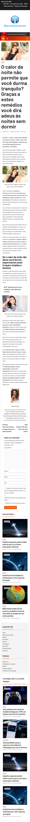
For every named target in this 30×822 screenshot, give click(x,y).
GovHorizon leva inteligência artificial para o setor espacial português (13, 577)
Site (5, 482)
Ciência (3, 62)
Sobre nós (6, 4)
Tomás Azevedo (17, 549)
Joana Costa (6, 131)
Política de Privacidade (20, 6)
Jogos (4, 706)
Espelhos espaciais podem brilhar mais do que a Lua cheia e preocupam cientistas (14, 544)
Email (6, 477)
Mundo (4, 637)
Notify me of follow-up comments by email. (15, 499)
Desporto (5, 646)
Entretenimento (6, 648)
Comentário (8, 447)
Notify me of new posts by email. (15, 503)
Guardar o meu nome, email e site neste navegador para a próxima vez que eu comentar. (15, 491)
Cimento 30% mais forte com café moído (22, 428)
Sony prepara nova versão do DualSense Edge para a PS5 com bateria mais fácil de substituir (14, 711)
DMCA (26, 4)
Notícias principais (7, 635)
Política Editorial (8, 6)
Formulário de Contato (16, 4)
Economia (5, 639)
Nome (6, 471)
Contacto (5, 650)
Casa (3, 632)
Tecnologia (5, 644)
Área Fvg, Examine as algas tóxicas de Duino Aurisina (8, 428)
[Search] (27, 38)
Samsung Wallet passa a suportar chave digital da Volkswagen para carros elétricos (15, 745)
